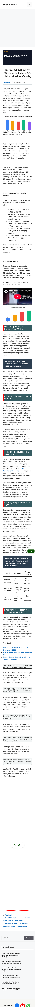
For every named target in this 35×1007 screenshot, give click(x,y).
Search (29, 938)
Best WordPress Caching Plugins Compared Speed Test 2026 (11, 969)
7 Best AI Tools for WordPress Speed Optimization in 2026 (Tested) (10, 955)
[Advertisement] (17, 27)
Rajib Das (7, 82)
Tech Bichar (10, 4)
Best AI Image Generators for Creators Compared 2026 (10, 989)
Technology (9, 915)
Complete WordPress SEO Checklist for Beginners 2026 (10, 976)
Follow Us (17, 845)
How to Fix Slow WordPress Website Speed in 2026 (10, 982)
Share (31, 551)
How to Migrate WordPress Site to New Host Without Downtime (11, 962)
